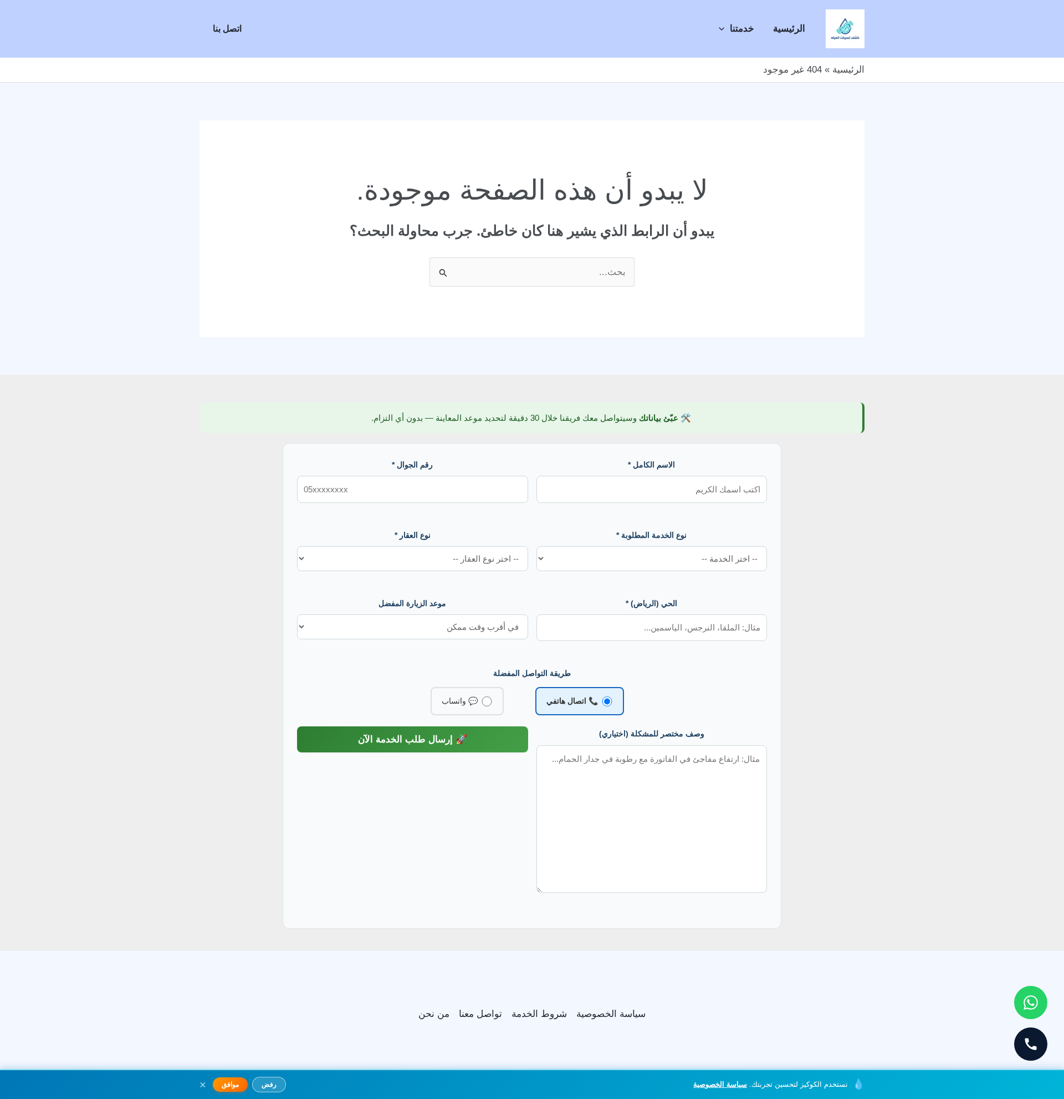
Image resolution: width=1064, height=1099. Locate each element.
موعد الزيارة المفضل (412, 603)
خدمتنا (742, 28)
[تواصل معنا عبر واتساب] (1030, 1002)
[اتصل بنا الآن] (1030, 1044)
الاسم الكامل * (651, 464)
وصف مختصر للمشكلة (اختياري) (651, 733)
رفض (269, 1084)
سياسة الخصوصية (611, 1014)
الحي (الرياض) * (651, 603)
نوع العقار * (413, 535)
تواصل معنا (480, 1014)
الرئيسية (789, 28)
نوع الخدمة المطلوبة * (651, 535)
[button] (724, 28)
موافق (230, 1084)
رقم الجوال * (412, 464)
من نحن (433, 1014)
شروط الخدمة (539, 1014)
